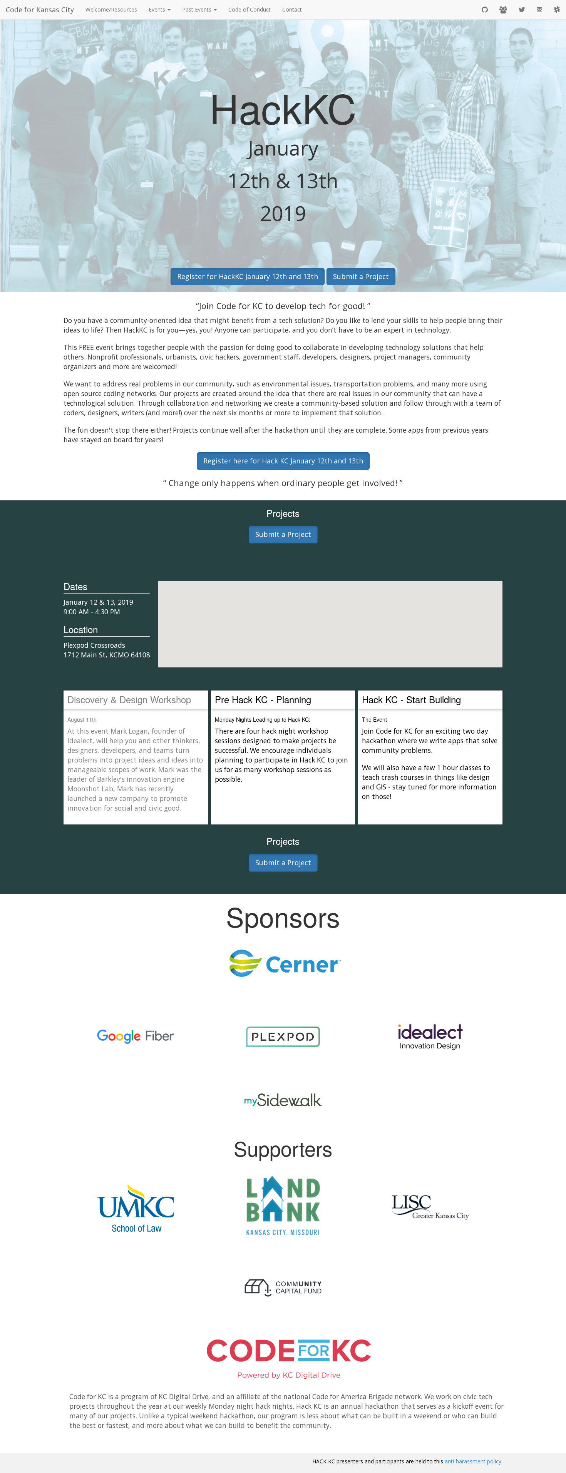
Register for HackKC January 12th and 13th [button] (247, 276)
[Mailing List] (539, 9)
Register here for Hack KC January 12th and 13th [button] (283, 460)
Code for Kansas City (40, 9)
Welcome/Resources (111, 9)
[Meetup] (503, 9)
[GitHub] (485, 9)
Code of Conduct (249, 9)
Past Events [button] (197, 9)
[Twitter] (522, 9)
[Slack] (557, 9)
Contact (292, 9)
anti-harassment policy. (473, 1461)
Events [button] (158, 9)
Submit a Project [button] (361, 276)
